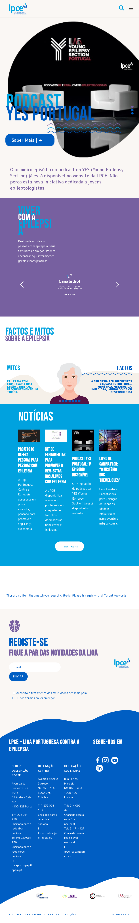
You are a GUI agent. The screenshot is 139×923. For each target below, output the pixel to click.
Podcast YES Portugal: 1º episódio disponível (81, 467)
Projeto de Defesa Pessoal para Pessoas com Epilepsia (28, 460)
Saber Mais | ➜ (27, 140)
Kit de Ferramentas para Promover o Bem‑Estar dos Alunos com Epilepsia (55, 466)
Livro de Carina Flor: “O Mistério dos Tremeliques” (109, 469)
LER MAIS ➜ (69, 294)
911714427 (77, 828)
